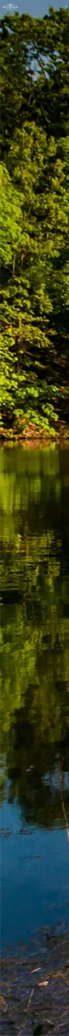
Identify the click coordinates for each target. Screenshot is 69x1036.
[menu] (66, 6)
